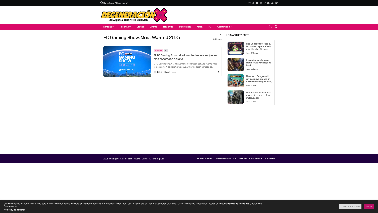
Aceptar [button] (369, 206)
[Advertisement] (250, 128)
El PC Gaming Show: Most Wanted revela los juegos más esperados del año (185, 57)
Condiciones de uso (225, 159)
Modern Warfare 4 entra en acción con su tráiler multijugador (258, 95)
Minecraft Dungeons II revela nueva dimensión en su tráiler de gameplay (259, 79)
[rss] (261, 3)
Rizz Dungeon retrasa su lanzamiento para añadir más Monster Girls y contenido (258, 46)
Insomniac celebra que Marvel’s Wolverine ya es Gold (258, 63)
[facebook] (250, 3)
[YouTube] (257, 3)
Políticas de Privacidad (250, 159)
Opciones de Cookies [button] (350, 206)
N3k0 (159, 72)
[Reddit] (272, 3)
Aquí (14, 206)
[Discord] (268, 3)
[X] (253, 3)
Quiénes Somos (204, 159)
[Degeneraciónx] (134, 14)
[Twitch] (276, 3)
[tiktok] (264, 3)
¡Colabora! (270, 159)
